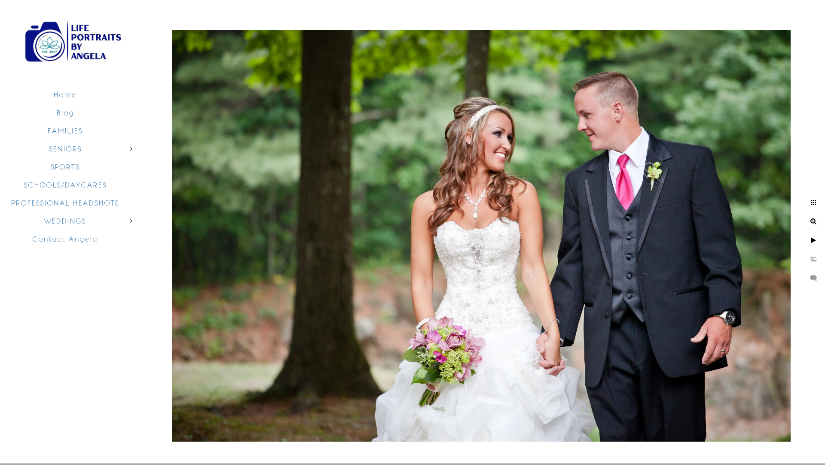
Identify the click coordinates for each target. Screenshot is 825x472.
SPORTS (64, 167)
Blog (65, 113)
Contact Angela (65, 239)
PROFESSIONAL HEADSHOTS (65, 203)
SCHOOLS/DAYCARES (65, 185)
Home (64, 95)
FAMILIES (64, 131)
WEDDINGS (65, 221)
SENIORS (65, 149)
